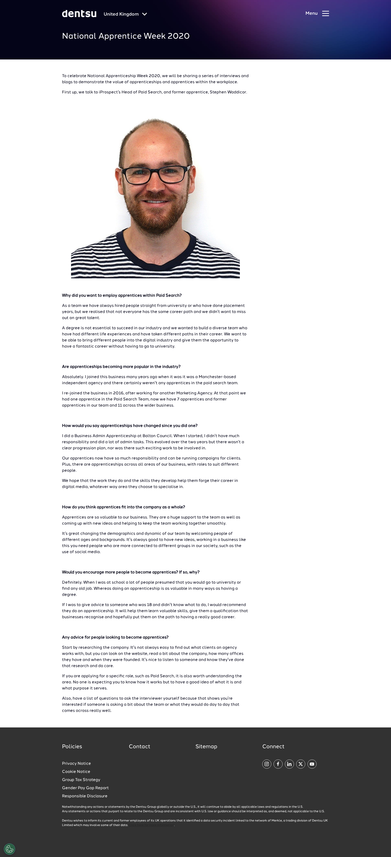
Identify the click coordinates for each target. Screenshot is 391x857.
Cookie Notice (76, 772)
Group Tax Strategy (81, 780)
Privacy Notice (76, 764)
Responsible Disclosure (84, 796)
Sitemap (206, 747)
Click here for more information (151, 825)
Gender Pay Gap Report (85, 788)
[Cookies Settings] (9, 849)
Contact (139, 747)
